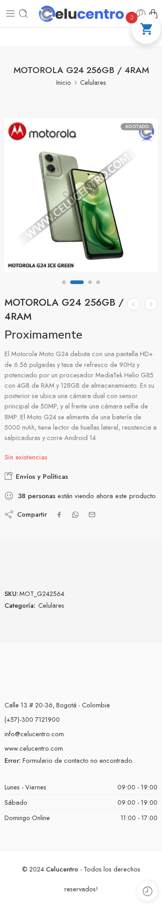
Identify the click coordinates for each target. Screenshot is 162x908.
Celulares (93, 82)
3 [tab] (90, 290)
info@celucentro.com (34, 733)
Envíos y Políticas (41, 477)
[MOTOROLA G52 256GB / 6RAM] (133, 304)
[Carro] (153, 13)
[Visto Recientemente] (147, 891)
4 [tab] (98, 290)
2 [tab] (77, 290)
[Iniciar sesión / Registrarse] (140, 13)
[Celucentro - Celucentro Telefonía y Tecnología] (81, 14)
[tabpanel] (81, 197)
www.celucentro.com (33, 748)
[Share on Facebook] (59, 514)
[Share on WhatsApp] (75, 514)
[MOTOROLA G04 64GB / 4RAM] (151, 304)
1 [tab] (64, 290)
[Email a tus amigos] (92, 514)
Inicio (63, 82)
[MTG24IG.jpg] (81, 195)
